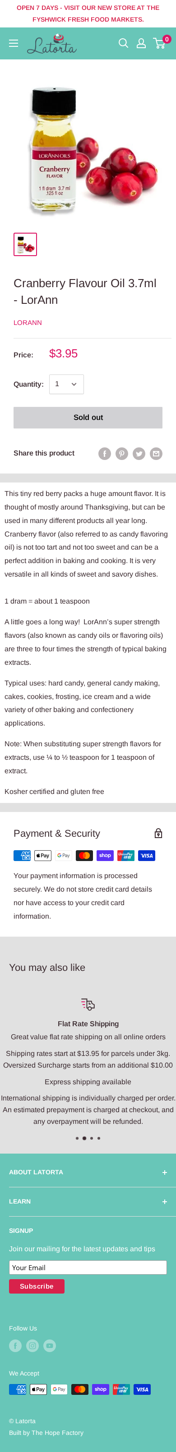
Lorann (28, 322)
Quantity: (29, 384)
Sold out (88, 417)
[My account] (141, 43)
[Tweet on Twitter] (139, 453)
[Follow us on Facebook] (15, 1345)
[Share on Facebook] (104, 453)
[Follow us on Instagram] (32, 1345)
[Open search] (124, 43)
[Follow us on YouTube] (49, 1345)
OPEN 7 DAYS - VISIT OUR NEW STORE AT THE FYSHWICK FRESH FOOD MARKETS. (88, 13)
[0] (159, 43)
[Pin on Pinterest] (122, 453)
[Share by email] (156, 453)
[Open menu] (13, 43)
